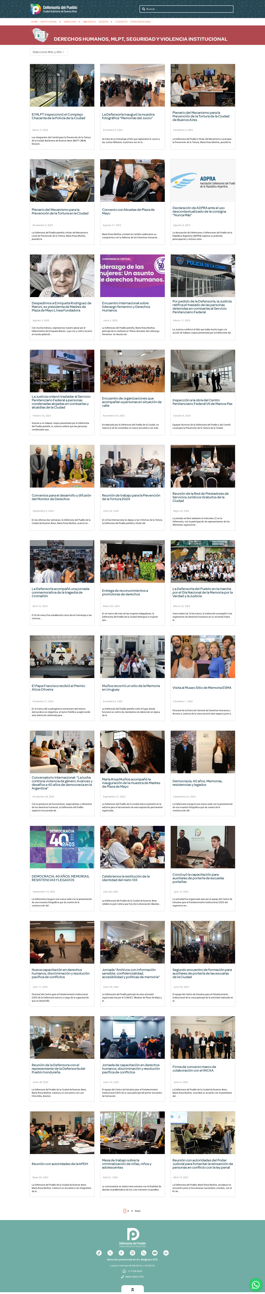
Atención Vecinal (141, 21)
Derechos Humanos (81, 39)
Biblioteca (89, 21)
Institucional (49, 21)
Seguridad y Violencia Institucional (177, 39)
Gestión (103, 21)
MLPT (117, 39)
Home (34, 21)
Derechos (70, 21)
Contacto (122, 21)
